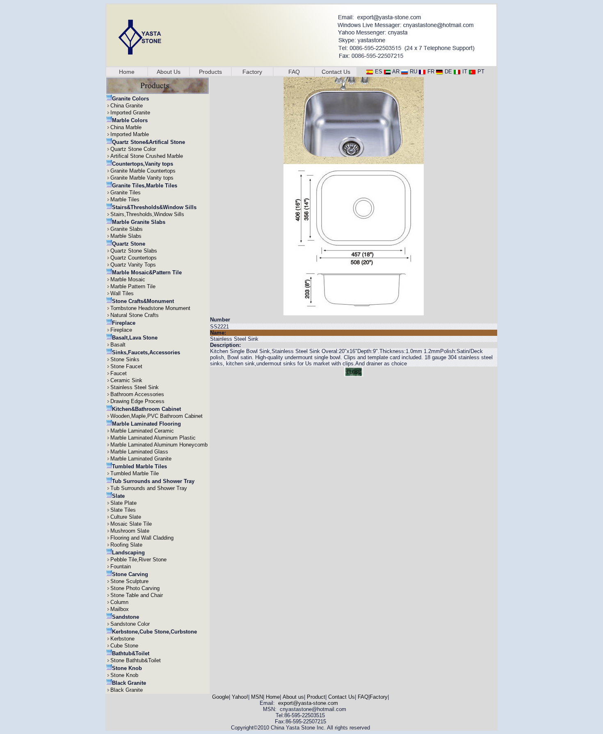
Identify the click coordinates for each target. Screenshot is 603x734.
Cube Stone (124, 646)
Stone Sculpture (129, 581)
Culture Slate (125, 517)
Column (119, 602)
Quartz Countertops (133, 258)
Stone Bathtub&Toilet (135, 660)
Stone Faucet (126, 366)
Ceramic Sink (126, 380)
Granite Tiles (125, 192)
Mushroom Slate (129, 531)
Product (316, 697)
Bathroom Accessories (137, 394)
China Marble (126, 127)
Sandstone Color (130, 624)
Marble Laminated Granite (140, 459)
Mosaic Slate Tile (131, 524)
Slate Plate (123, 503)
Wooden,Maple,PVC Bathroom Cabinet (156, 416)
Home (127, 71)
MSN (257, 697)
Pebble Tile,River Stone (138, 559)
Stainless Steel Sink (134, 387)
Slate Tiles (123, 510)
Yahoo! (240, 697)
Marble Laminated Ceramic (142, 431)
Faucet (118, 373)
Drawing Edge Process (137, 401)
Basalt (118, 345)
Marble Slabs (126, 236)
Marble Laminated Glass (139, 452)
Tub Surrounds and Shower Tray (148, 488)
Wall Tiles (122, 293)
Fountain (120, 566)
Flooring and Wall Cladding (142, 538)
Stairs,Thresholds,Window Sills (147, 214)
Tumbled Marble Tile (134, 473)
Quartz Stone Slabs (133, 251)
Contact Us (336, 71)
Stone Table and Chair (136, 595)
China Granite (126, 106)
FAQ (294, 71)
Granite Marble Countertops (143, 171)
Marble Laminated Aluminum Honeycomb (159, 445)
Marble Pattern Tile (132, 286)
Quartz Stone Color (133, 149)
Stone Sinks (124, 359)
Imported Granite (130, 112)
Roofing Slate (126, 545)
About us (293, 697)
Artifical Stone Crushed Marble (146, 156)
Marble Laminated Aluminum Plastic (153, 438)
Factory (252, 71)
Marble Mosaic (127, 279)
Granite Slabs (126, 229)
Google (220, 697)
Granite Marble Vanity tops (142, 178)
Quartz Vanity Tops (133, 265)
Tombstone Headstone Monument (150, 308)
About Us (168, 71)
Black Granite (126, 690)
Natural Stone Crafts (134, 315)
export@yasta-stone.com (308, 703)
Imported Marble (129, 134)
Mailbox (119, 609)
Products (210, 71)
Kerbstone (122, 639)
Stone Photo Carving (135, 588)
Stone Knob (124, 675)
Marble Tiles (124, 199)
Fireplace (121, 330)
